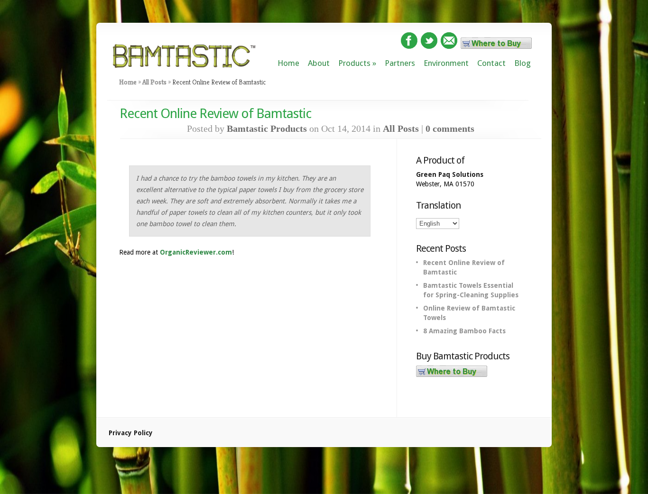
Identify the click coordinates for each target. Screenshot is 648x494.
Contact (491, 63)
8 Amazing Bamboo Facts (464, 331)
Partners (400, 63)
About (319, 63)
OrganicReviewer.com (196, 252)
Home (288, 63)
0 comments (450, 128)
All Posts (154, 82)
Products (354, 63)
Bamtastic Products (267, 128)
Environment (446, 63)
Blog (522, 63)
